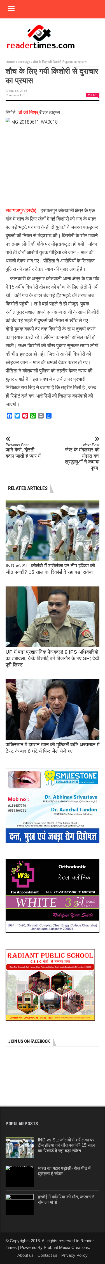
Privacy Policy (74, 1255)
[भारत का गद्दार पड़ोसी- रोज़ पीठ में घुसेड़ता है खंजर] (20, 1176)
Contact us (47, 1255)
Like (94, 95)
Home (10, 62)
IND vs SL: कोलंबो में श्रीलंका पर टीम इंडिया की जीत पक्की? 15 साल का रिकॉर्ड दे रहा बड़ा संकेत (66, 1145)
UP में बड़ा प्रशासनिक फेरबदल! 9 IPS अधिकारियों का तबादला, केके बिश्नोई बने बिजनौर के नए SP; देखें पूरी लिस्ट (52, 658)
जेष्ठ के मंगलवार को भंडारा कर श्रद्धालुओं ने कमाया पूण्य (82, 457)
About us (25, 1255)
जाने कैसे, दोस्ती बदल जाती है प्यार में (23, 451)
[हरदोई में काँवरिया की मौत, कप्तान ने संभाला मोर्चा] (20, 1204)
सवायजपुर (24, 62)
